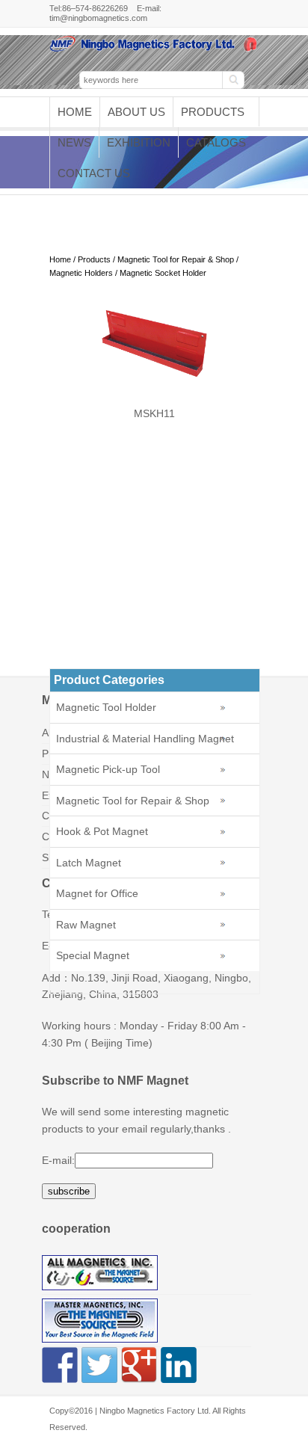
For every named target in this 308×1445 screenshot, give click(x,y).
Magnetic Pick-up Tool (108, 769)
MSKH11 (154, 413)
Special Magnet (92, 955)
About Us (136, 111)
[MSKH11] (154, 375)
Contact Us (94, 173)
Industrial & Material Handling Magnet (145, 739)
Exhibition (138, 142)
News (74, 142)
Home (75, 111)
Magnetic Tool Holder (106, 707)
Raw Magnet (86, 925)
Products (212, 111)
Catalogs (216, 142)
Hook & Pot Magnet (102, 831)
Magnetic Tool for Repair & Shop (175, 259)
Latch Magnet (88, 863)
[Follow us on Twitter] (99, 1365)
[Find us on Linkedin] (179, 1365)
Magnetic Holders (81, 272)
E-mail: (58, 1160)
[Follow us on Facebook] (60, 1365)
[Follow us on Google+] (139, 1365)
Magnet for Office (97, 893)
